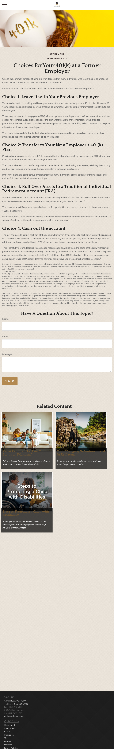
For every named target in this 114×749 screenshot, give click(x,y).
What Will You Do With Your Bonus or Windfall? (24, 452)
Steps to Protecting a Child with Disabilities (25, 513)
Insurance (9, 735)
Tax (6, 738)
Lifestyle (8, 744)
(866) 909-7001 (21, 704)
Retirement (9, 725)
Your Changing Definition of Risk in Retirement (81, 452)
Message (7, 354)
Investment (9, 728)
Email (5, 336)
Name (5, 318)
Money (7, 741)
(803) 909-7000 (18, 700)
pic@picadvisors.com (13, 716)
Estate (7, 731)
